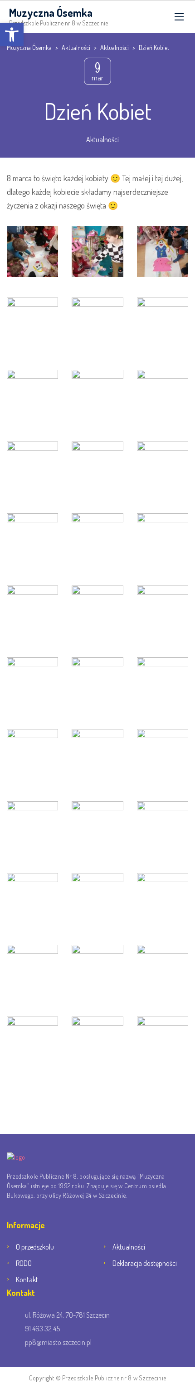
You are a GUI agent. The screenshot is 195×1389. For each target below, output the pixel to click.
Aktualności (102, 139)
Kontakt (27, 1279)
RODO (24, 1263)
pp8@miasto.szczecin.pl (58, 1342)
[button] (12, 34)
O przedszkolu (35, 1246)
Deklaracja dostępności (144, 1263)
